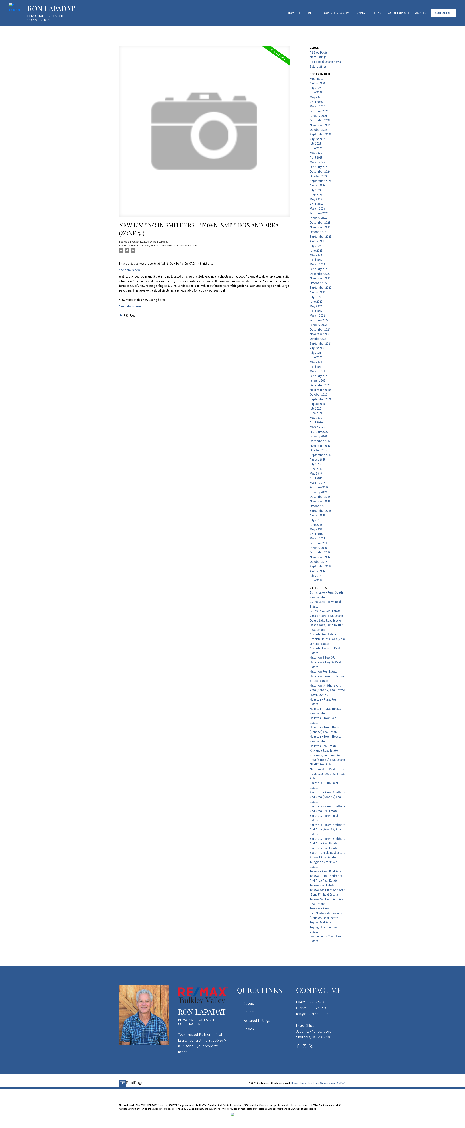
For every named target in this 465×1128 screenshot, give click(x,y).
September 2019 (320, 455)
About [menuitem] (419, 13)
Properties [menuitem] (307, 13)
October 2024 (318, 176)
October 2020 (318, 394)
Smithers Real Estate (324, 848)
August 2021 (317, 348)
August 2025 (318, 139)
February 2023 (319, 269)
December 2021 (320, 329)
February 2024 (319, 213)
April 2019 (316, 478)
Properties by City (335, 13)
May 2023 (316, 255)
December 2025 (320, 120)
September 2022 (320, 287)
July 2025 (315, 143)
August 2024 (318, 185)
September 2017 (320, 566)
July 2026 (315, 88)
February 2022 (319, 320)
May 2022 (316, 306)
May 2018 (316, 529)
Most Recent (318, 78)
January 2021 (318, 380)
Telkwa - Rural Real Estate (327, 871)
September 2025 (320, 134)
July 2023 (315, 246)
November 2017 (320, 557)
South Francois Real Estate (327, 852)
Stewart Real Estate (323, 857)
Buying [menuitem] (360, 13)
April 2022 (316, 311)
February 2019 (319, 487)
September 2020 (321, 399)
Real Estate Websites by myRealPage (327, 1083)
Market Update (398, 13)
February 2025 (319, 167)
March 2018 (317, 538)
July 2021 (315, 353)
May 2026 (316, 97)
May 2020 (316, 418)
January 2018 (318, 548)
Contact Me (443, 13)
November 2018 (320, 501)
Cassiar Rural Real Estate (326, 616)
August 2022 (318, 292)
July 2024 (315, 190)
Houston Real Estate (323, 746)
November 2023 (320, 227)
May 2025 (316, 153)
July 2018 (315, 520)
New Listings (318, 57)
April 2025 (316, 157)
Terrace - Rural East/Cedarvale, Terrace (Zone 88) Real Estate (326, 913)
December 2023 (320, 222)
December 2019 (320, 441)
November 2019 (320, 445)
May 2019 (316, 473)
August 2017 (317, 571)
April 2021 (316, 366)
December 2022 (320, 274)
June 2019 (316, 469)
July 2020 (315, 408)
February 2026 (319, 111)
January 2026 (318, 115)
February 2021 (319, 376)
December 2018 (320, 496)
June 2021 (316, 357)
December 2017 (320, 552)
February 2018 (319, 543)
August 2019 (318, 459)
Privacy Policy (299, 1083)
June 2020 (316, 413)
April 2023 (316, 260)
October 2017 (318, 561)
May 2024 (316, 199)
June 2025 (316, 148)
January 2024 (318, 218)
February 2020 (319, 431)
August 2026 (318, 83)
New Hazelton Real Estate (327, 769)
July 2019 (315, 464)
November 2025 (320, 125)
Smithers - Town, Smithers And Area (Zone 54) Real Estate (164, 245)
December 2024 (320, 171)
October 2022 (318, 283)
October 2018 (318, 506)
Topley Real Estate (322, 922)
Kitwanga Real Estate (324, 750)
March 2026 (317, 106)
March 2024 (317, 208)
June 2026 (316, 92)
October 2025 (318, 129)
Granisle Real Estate (323, 634)
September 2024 (321, 181)
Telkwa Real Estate (322, 885)
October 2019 (318, 450)
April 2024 (316, 204)
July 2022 (315, 297)
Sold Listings (318, 66)
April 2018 (316, 534)
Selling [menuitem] (376, 13)
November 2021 (320, 334)
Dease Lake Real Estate (325, 620)
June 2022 (316, 301)
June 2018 (316, 524)
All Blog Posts (318, 52)
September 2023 (320, 236)
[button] (443, 13)
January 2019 (318, 492)
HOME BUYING (319, 695)
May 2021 (316, 362)
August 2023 (318, 241)
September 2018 (320, 510)
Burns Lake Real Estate (325, 611)
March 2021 (317, 371)
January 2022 (318, 325)
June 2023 (316, 250)
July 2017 (315, 575)
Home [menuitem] (292, 13)
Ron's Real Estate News (325, 62)
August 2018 (318, 515)
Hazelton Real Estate (323, 671)
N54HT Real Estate (322, 764)
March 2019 (317, 482)
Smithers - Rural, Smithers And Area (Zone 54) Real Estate (327, 797)
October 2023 (318, 232)
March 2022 (317, 315)
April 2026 (316, 102)
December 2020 (320, 385)
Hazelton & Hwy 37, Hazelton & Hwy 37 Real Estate (325, 662)
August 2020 (318, 404)
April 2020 (316, 422)
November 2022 (320, 278)
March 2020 (317, 427)
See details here (130, 270)
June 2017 (316, 580)
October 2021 (318, 339)
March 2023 (317, 264)
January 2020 (318, 436)
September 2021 (320, 343)
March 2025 (317, 162)
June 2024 (316, 195)
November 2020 (320, 390)
